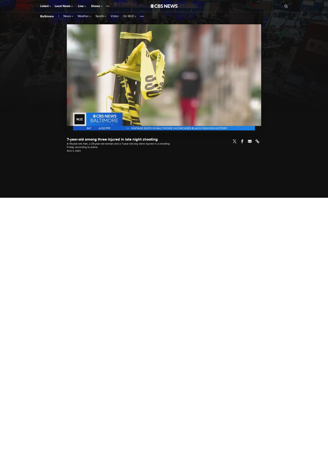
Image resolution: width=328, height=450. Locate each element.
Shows (96, 6)
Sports (100, 16)
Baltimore (47, 16)
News (67, 16)
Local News (63, 6)
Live (81, 6)
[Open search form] (286, 6)
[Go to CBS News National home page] (164, 6)
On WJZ (128, 16)
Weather (83, 16)
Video (115, 16)
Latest (44, 6)
